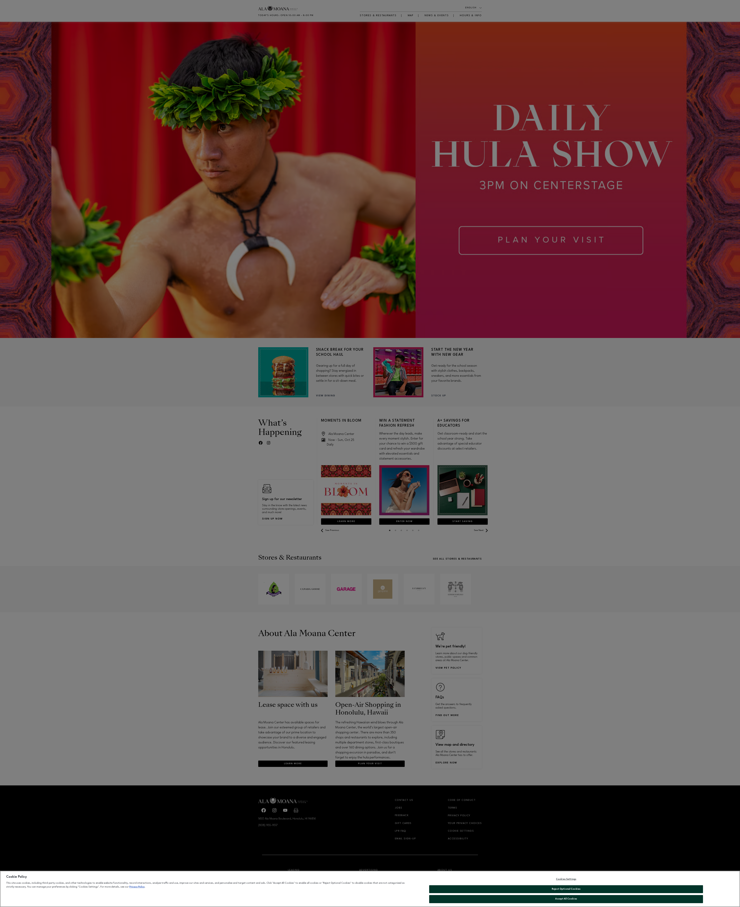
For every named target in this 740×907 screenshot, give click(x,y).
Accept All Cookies (566, 899)
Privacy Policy (137, 887)
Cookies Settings (566, 879)
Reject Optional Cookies (566, 889)
